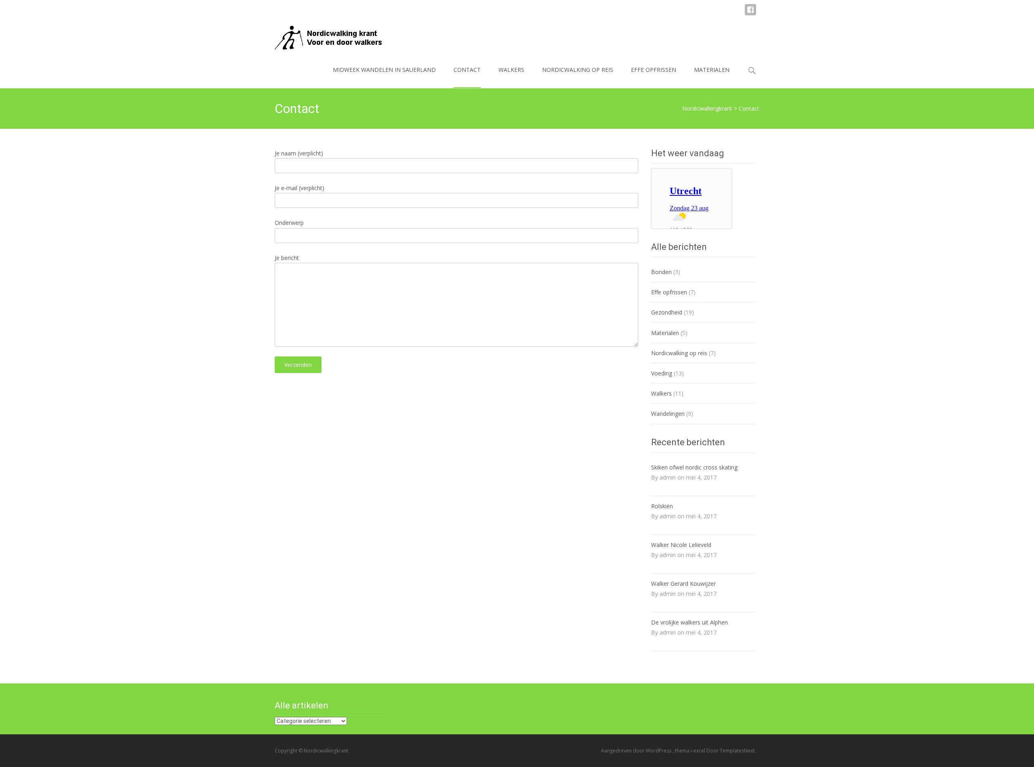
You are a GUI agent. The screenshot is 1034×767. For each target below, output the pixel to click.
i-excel (698, 750)
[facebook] (750, 13)
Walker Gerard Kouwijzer (683, 583)
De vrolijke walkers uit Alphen (689, 622)
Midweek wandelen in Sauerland (384, 69)
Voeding (661, 373)
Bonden (661, 272)
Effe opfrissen (653, 69)
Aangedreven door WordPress (637, 750)
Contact (467, 69)
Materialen (711, 69)
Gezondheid (666, 312)
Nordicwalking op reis (577, 69)
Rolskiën (662, 506)
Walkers (511, 69)
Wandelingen (668, 413)
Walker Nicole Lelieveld (681, 545)
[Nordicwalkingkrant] (323, 35)
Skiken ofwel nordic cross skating (694, 467)
